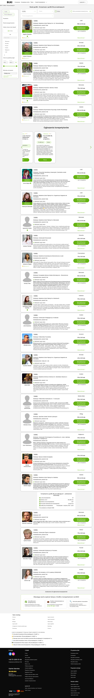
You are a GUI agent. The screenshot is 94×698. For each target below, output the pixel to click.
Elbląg (81, 414)
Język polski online (74, 695)
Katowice (81, 295)
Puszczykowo (81, 253)
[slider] (3, 66)
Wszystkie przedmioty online (76, 659)
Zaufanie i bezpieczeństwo (30, 680)
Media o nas (27, 663)
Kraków (81, 315)
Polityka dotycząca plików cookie (31, 674)
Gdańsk (81, 63)
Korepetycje (73, 655)
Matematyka (73, 675)
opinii (13, 675)
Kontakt (26, 655)
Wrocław (81, 42)
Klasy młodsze (74, 673)
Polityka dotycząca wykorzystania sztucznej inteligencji (31, 677)
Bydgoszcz (81, 434)
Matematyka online (74, 684)
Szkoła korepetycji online (76, 663)
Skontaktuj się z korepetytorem (81, 28)
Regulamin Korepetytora (30, 670)
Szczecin (81, 334)
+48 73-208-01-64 (15, 659)
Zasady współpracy (29, 668)
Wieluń (81, 529)
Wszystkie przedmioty (75, 657)
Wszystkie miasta (74, 661)
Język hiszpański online (75, 688)
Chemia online (74, 690)
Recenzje (27, 661)
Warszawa (81, 85)
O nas (26, 653)
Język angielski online (75, 686)
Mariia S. (23, 133)
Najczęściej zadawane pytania (31, 659)
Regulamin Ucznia (28, 672)
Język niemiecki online (75, 692)
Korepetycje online (25, 2)
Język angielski (74, 670)
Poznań (81, 547)
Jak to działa (27, 657)
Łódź (81, 20)
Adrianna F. (46, 133)
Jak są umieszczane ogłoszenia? (7, 76)
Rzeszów (81, 235)
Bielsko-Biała (81, 396)
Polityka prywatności (29, 665)
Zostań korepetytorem (40, 2)
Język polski (73, 677)
